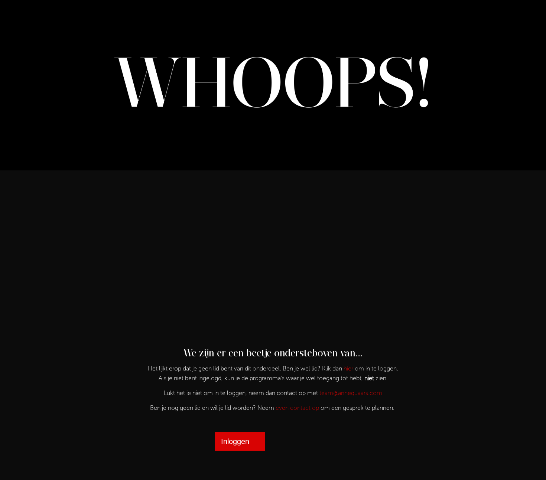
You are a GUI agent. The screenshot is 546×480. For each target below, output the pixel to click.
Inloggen (235, 441)
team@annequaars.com (350, 392)
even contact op (297, 407)
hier (348, 368)
